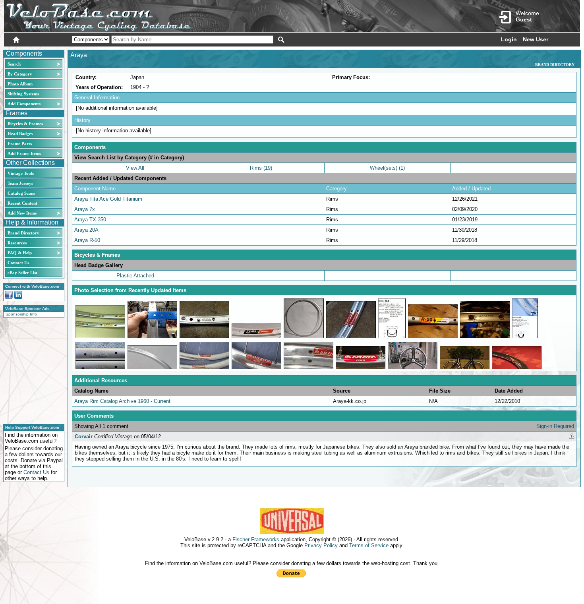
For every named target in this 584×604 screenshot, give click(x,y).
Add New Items (22, 213)
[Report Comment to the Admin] (572, 436)
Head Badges (20, 133)
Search (14, 64)
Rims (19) (261, 168)
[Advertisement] (31, 369)
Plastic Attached (135, 276)
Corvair (84, 436)
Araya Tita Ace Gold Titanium (108, 199)
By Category (20, 74)
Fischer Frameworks (255, 539)
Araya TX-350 (90, 220)
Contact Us (18, 262)
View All (135, 168)
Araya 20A (86, 230)
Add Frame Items (24, 153)
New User (535, 39)
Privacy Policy (321, 545)
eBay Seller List (22, 272)
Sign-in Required (555, 426)
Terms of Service (369, 545)
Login (509, 39)
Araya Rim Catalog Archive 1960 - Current (122, 401)
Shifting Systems (23, 93)
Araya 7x (84, 209)
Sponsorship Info (21, 314)
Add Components (24, 103)
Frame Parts (20, 143)
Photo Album (20, 83)
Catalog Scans (21, 193)
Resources (17, 242)
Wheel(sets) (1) (387, 168)
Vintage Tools (21, 173)
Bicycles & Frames (26, 123)
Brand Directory (23, 232)
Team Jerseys (20, 183)
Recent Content (22, 203)
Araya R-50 (87, 240)
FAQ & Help (20, 252)
